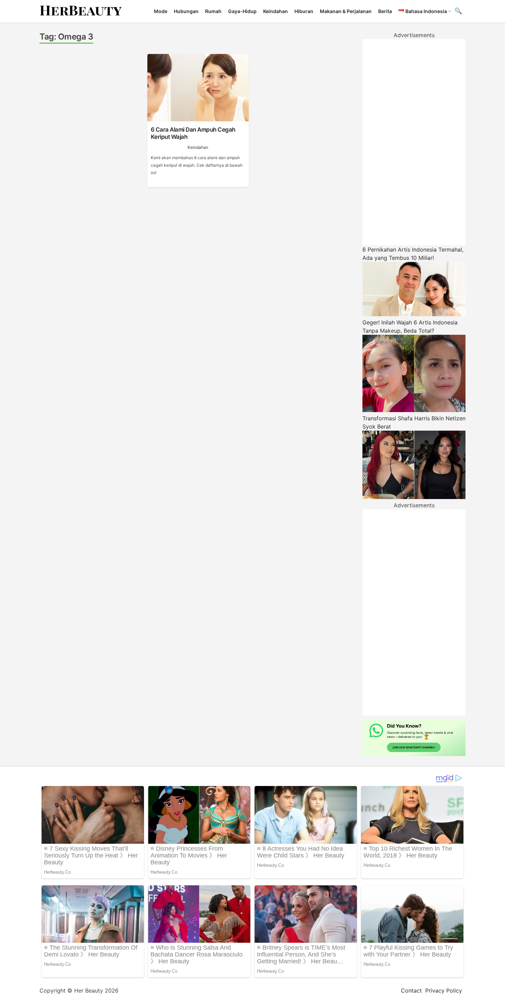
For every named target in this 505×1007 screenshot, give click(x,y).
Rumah (213, 11)
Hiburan (303, 11)
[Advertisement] (413, 142)
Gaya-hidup (242, 11)
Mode (160, 11)
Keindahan (275, 11)
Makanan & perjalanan (346, 11)
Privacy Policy (443, 990)
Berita (385, 11)
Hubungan (186, 11)
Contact (411, 990)
